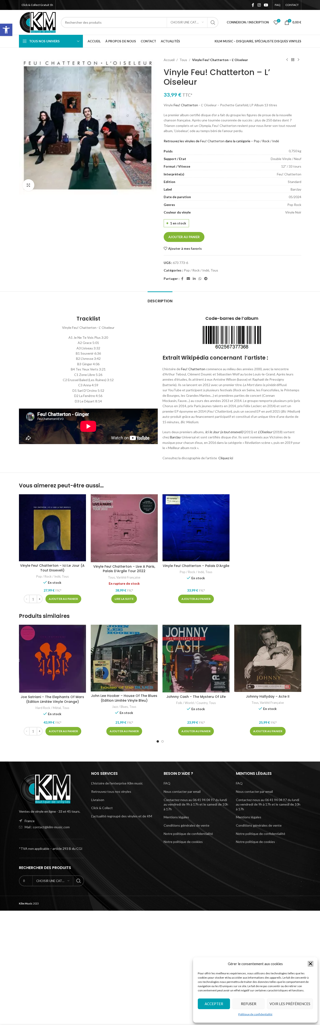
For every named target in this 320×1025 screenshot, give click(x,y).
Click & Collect (102, 808)
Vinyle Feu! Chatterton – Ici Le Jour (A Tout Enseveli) (52, 568)
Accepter (214, 1004)
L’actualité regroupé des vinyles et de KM (121, 816)
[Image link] (45, 788)
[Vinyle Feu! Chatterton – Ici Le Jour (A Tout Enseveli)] (52, 527)
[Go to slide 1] (158, 741)
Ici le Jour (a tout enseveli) (224, 432)
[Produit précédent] (287, 60)
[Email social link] (188, 279)
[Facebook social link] (253, 5)
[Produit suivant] (298, 60)
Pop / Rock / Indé (266, 141)
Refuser (248, 1004)
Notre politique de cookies (183, 842)
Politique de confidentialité (255, 1014)
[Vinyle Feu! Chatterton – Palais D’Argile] (196, 528)
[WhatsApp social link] (200, 279)
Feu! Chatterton (186, 105)
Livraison (97, 800)
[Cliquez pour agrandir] (28, 185)
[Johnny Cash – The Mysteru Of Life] (196, 658)
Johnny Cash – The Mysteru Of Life (196, 696)
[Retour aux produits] (293, 60)
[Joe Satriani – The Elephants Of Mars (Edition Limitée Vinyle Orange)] (52, 659)
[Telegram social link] (206, 279)
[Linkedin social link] (194, 279)
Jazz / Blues (120, 707)
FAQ (167, 783)
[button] (6, 30)
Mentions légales (176, 817)
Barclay (175, 437)
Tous (183, 60)
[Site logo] (37, 22)
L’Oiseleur (265, 432)
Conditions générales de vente (186, 825)
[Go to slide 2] (162, 741)
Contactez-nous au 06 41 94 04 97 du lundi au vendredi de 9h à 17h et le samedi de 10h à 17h (196, 804)
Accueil (169, 60)
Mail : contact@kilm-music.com (47, 827)
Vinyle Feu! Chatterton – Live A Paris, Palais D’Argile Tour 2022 (124, 569)
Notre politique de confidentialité (188, 834)
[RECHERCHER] (212, 22)
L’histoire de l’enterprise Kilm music (117, 783)
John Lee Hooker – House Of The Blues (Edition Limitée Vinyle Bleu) (124, 698)
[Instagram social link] (259, 5)
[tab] (160, 298)
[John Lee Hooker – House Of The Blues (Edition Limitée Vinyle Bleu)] (124, 658)
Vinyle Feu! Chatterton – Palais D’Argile (196, 565)
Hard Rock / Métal (48, 708)
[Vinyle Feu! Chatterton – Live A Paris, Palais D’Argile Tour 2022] (124, 528)
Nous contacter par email (182, 791)
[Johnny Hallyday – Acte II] (267, 658)
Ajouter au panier (184, 237)
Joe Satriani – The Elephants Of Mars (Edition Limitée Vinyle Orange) (52, 699)
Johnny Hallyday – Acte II (267, 696)
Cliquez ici (225, 458)
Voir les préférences (290, 1004)
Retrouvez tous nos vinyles (111, 791)
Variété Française (128, 577)
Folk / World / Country (191, 703)
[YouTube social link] (266, 5)
